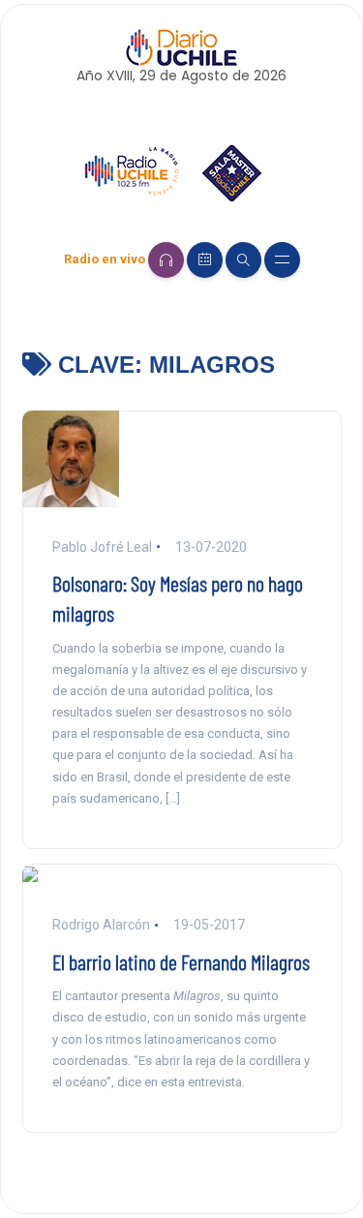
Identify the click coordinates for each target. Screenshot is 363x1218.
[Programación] (205, 260)
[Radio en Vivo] (166, 260)
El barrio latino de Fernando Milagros (181, 961)
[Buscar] (243, 260)
